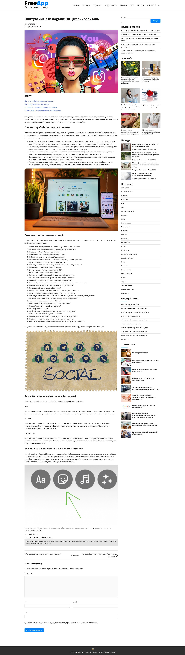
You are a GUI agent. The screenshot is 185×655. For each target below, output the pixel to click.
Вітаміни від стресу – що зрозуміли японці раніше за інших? (150, 80)
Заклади (86, 5)
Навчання (124, 235)
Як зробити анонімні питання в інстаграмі (41, 107)
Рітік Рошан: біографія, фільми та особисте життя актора (140, 30)
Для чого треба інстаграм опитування (39, 101)
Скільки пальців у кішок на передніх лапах (135, 320)
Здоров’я (97, 5)
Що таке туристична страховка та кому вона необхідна (145, 362)
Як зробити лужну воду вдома (131, 324)
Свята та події (126, 270)
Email (75, 602)
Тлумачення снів (126, 285)
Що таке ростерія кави (140, 353)
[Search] (158, 5)
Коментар (29, 573)
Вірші (123, 203)
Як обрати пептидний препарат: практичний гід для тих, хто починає (130, 107)
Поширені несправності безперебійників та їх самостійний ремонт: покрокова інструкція (143, 415)
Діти (132, 5)
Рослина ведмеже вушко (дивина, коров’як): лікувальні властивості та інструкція (130, 81)
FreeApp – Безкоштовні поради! (103, 652)
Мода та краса (111, 5)
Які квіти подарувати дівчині (130, 304)
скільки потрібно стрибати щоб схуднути (135, 328)
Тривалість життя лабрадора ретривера (134, 331)
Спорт (123, 278)
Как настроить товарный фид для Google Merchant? (143, 406)
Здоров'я (124, 215)
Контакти (151, 5)
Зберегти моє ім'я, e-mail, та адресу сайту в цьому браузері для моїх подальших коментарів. (63, 622)
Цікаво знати (125, 293)
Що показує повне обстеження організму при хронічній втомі (151, 132)
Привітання (125, 250)
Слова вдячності (126, 274)
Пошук (123, 17)
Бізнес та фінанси (127, 192)
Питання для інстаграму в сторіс (37, 104)
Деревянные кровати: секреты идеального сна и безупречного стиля (144, 424)
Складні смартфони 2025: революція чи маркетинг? (144, 371)
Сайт (26, 612)
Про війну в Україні (127, 258)
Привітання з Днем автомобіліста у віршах (135, 312)
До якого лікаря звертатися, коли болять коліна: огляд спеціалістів (130, 132)
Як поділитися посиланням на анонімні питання (43, 110)
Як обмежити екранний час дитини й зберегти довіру (144, 433)
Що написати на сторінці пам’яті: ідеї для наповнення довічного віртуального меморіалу (145, 155)
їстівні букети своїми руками (130, 316)
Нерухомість (125, 242)
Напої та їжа (125, 238)
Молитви (124, 231)
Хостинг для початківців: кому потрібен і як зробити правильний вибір (145, 388)
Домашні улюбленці (127, 211)
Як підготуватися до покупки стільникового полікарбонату (142, 174)
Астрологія (125, 188)
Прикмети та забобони (129, 254)
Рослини (124, 266)
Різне (35, 534)
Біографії (124, 196)
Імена (123, 219)
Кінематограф (126, 223)
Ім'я (26, 602)
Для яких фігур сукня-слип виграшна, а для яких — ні (138, 34)
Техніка (123, 5)
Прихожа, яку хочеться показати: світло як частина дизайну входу (145, 145)
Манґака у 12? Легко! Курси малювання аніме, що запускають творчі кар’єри (143, 397)
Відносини (124, 200)
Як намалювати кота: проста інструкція (134, 335)
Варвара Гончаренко (140, 149)
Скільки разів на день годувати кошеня (134, 308)
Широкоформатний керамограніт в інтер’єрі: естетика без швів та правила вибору (145, 165)
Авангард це (125, 339)
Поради (140, 5)
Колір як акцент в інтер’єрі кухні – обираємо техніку (143, 379)
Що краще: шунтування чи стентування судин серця (151, 106)
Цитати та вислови (127, 289)
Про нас (75, 5)
